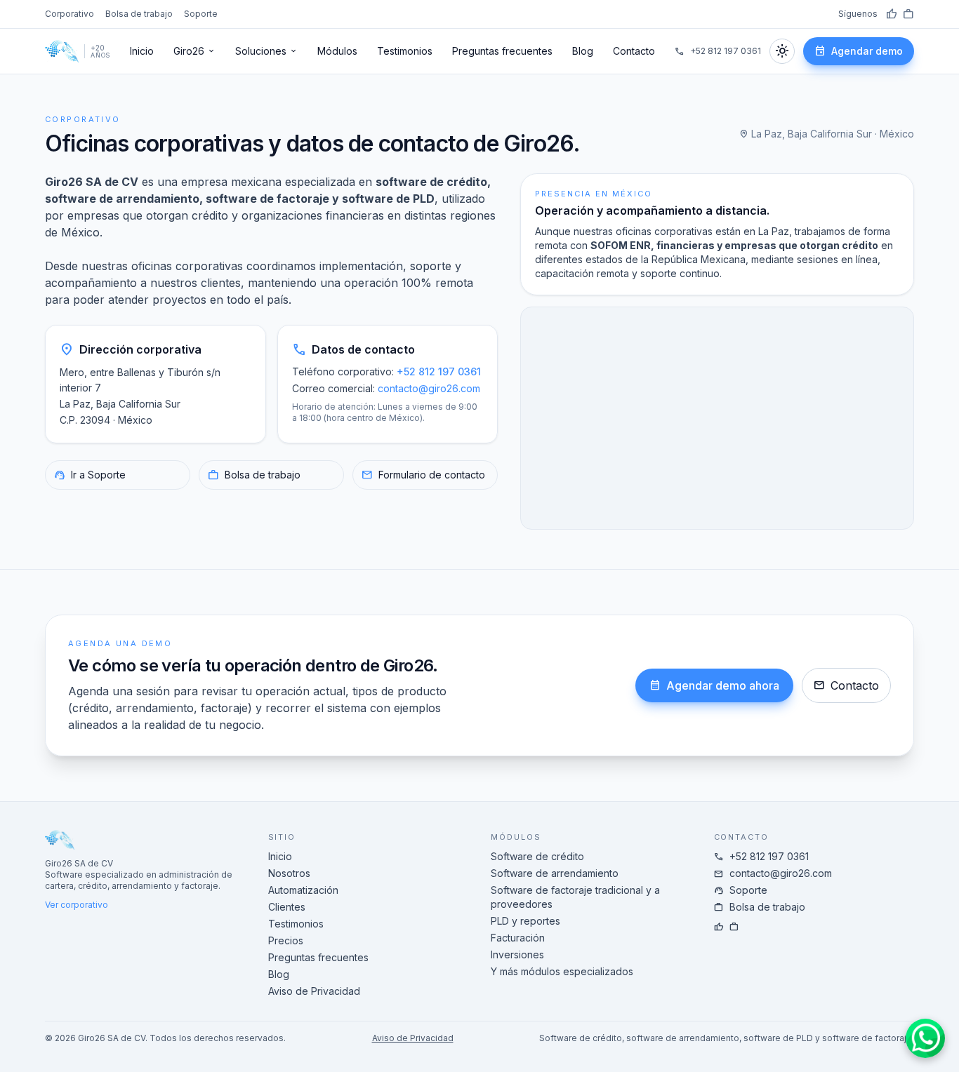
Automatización (303, 890)
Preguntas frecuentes (502, 51)
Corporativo (69, 13)
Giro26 (194, 51)
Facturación (518, 938)
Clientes (286, 907)
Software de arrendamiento (555, 873)
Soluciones (266, 51)
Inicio (142, 51)
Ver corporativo (76, 904)
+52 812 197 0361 (718, 51)
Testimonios (404, 51)
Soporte (201, 13)
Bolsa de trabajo (139, 13)
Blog (582, 51)
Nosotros (289, 873)
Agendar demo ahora (714, 685)
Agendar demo (858, 51)
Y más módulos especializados (562, 971)
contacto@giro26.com (429, 388)
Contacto (634, 51)
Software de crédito (537, 856)
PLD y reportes (525, 921)
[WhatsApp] (925, 1038)
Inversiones (517, 954)
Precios (285, 940)
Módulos (337, 51)
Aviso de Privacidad (314, 991)
